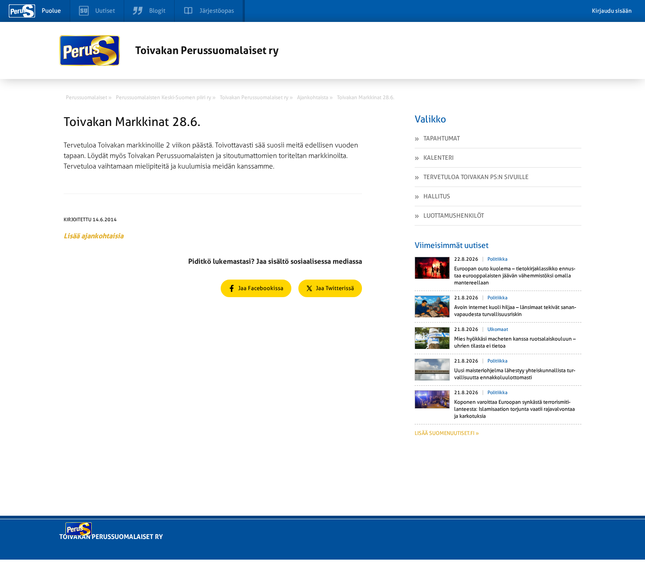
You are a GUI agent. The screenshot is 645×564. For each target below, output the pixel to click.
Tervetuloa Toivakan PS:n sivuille (476, 176)
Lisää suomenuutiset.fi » (447, 433)
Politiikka (497, 259)
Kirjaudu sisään (612, 10)
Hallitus (436, 196)
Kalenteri (438, 157)
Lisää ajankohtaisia (93, 236)
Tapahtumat (441, 138)
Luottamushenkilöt (453, 215)
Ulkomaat (497, 329)
